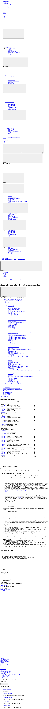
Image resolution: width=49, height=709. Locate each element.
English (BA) (10, 334)
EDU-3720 (3, 440)
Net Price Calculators (12, 83)
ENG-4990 (3, 412)
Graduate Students (11, 80)
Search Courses (6, 390)
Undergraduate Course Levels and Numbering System (15, 383)
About (4, 37)
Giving (1, 666)
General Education (11, 342)
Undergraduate (5, 272)
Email (1, 663)
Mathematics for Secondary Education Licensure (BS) (18, 356)
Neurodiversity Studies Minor (13, 362)
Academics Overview (9, 102)
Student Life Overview (9, 128)
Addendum (7, 387)
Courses (4, 274)
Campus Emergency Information (14, 52)
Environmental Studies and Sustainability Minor (17, 338)
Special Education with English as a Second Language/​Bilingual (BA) (21, 376)
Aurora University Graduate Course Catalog (11, 388)
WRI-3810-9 (4, 424)
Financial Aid (10, 82)
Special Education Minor (12, 377)
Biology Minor (10, 312)
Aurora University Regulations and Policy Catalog (12, 389)
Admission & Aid (6, 66)
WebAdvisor (2, 677)
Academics (5, 92)
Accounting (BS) (11, 306)
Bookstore (2, 658)
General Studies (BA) (12, 343)
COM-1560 (3, 448)
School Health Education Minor (14, 369)
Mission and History (11, 48)
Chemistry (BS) (11, 316)
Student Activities (11, 130)
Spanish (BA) (10, 374)
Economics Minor (11, 330)
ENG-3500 (4, 430)
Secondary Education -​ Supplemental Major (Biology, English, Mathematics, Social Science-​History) (27, 370)
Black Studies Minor (11, 313)
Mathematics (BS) (11, 355)
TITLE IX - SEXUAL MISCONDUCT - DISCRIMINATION (12, 674)
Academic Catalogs (12, 259)
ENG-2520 (3, 409)
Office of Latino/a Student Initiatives (14, 134)
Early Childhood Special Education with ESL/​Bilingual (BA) (19, 331)
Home (4, 278)
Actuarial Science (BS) (12, 307)
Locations (9, 49)
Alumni (4, 8)
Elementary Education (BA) (13, 333)
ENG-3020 (4, 422)
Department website (4, 396)
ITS (1, 670)
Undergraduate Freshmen (12, 76)
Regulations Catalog (7, 705)
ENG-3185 (3, 453)
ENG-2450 (3, 416)
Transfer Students (11, 77)
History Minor (10, 350)
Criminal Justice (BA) (12, 326)
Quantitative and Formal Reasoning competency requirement (16, 490)
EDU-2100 (3, 436)
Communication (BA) (12, 321)
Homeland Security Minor (13, 351)
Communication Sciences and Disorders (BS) (16, 322)
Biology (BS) (10, 310)
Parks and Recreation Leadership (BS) (15, 364)
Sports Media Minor (11, 379)
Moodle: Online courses (5, 672)
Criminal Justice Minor (12, 327)
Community (5, 9)
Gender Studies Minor (12, 341)
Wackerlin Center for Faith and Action (15, 133)
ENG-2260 (3, 405)
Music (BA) (10, 360)
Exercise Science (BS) (12, 339)
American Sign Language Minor (14, 308)
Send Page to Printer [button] (7, 689)
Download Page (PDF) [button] (7, 693)
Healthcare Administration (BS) (14, 347)
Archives (4, 275)
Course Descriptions (9, 384)
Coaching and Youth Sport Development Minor (17, 320)
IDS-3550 (19, 497)
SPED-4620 (3, 445)
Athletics (4, 138)
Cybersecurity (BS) (11, 328)
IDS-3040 (21, 492)
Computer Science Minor (12, 324)
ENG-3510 (4, 432)
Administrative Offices (12, 51)
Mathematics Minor (11, 357)
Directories (7, 385)
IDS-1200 (7, 492)
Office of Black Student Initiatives (14, 135)
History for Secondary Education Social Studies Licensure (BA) (20, 349)
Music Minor (10, 361)
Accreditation (10, 54)
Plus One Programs (11, 105)
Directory (2, 662)
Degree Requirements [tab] (7, 393)
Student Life (5, 119)
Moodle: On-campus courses (5, 671)
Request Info (5, 15)
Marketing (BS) (11, 354)
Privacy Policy (3, 673)
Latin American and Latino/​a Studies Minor (16, 353)
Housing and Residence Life (13, 131)
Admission (7, 301)
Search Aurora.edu (6, 163)
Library (9, 108)
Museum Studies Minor (12, 358)
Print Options (5, 276)
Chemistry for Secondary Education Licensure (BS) (17, 317)
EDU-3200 (3, 449)
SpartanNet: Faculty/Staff (5, 675)
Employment (2, 665)
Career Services (11, 132)
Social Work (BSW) (11, 371)
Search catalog (3, 297)
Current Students (6, 6)
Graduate (4, 273)
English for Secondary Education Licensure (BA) (17, 335)
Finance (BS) (10, 340)
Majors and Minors (11, 103)
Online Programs (11, 106)
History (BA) (10, 348)
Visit (4, 16)
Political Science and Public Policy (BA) (15, 367)
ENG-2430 (4, 408)
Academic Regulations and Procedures (12, 303)
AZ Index (5, 2)
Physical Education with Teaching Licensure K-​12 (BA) (18, 366)
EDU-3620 (3, 438)
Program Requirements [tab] (7, 392)
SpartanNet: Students (4, 676)
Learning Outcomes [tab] (6, 394)
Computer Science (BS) (12, 323)
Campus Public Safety (4, 659)
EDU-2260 (3, 437)
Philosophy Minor (11, 365)
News (4, 12)
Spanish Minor (10, 375)
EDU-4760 (3, 442)
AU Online (10, 78)
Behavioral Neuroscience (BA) (13, 309)
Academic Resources (12, 109)
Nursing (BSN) (10, 363)
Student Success (11, 129)
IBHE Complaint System (5, 668)
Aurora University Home (7, 4)
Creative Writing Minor (12, 325)
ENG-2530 (4, 410)
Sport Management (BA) (12, 378)
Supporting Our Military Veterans (14, 137)
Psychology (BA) (11, 368)
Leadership (10, 50)
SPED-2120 (3, 444)
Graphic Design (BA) (12, 344)
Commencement (3, 660)
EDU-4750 (3, 441)
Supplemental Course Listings (13, 382)
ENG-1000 (7, 491)
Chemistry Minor (11, 319)
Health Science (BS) (11, 346)
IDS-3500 (44, 496)
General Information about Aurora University (13, 300)
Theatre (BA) (10, 380)
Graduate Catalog (6, 701)
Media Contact (3, 669)
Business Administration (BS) (13, 314)
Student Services (8, 302)
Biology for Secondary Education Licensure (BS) (17, 311)
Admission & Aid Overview (10, 75)
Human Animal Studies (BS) (13, 352)
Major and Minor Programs (8, 280)
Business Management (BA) (13, 315)
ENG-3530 (4, 433)
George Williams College (5, 589)
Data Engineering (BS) (12, 329)
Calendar (4, 13)
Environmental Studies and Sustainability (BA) (16, 337)
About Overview (8, 47)
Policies (9, 56)
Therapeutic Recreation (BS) (13, 381)
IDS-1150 (7, 494)
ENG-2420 (3, 406)
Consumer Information (4, 661)
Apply (4, 17)
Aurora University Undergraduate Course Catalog (12, 279)
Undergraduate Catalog (7, 697)
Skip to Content (6, 1)
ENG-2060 (4, 421)
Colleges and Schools (12, 107)
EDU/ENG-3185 (4, 426)
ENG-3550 (3, 417)
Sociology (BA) (11, 373)
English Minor (10, 336)
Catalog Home (5, 3)
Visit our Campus (11, 53)
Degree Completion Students (13, 81)
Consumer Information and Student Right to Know (17, 55)
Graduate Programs (11, 104)
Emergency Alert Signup (5, 664)
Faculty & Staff (6, 7)
